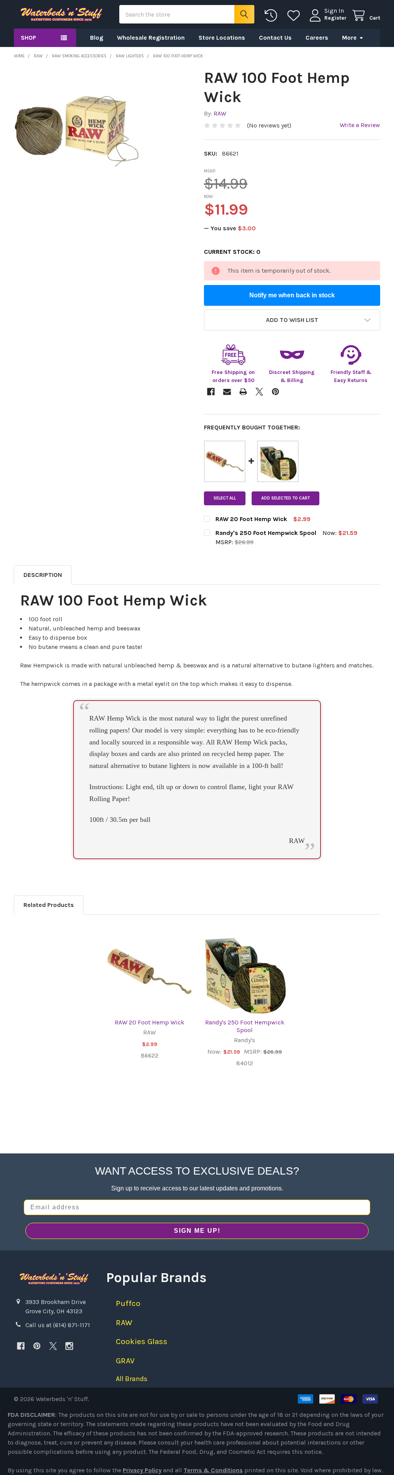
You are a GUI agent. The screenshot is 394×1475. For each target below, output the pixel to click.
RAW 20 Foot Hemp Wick (149, 1022)
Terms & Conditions (213, 1470)
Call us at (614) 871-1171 (57, 1325)
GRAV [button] (125, 1360)
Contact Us (275, 37)
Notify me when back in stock (292, 295)
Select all (225, 498)
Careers (317, 37)
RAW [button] (124, 1322)
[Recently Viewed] (273, 16)
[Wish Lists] (295, 16)
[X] (53, 1346)
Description (42, 574)
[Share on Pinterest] (275, 392)
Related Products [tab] (48, 904)
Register (335, 18)
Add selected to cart (285, 498)
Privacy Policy (142, 1470)
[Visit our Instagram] (69, 1346)
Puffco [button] (128, 1303)
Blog (96, 37)
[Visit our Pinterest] (37, 1346)
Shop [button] (28, 37)
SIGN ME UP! (197, 1230)
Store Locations (222, 37)
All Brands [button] (131, 1378)
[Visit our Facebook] (21, 1346)
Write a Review (360, 125)
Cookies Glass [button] (141, 1341)
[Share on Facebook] (211, 392)
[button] (292, 320)
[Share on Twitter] (259, 392)
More (349, 37)
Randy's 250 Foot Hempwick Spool (244, 1026)
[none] (76, 131)
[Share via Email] (227, 392)
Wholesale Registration (151, 37)
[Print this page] (243, 392)
